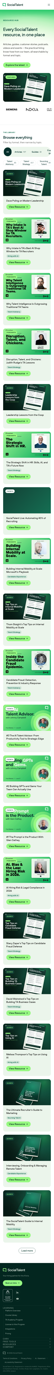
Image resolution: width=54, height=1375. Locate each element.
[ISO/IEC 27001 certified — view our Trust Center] (8, 1295)
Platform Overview (12, 1310)
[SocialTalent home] (13, 4)
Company (8, 1347)
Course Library (11, 1315)
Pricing (8, 1333)
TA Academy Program (14, 1320)
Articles (20, 152)
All (7, 152)
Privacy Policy (26, 1358)
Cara (6, 1339)
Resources (9, 1344)
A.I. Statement (40, 1358)
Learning (8, 1308)
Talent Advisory (11, 162)
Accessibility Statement (13, 1362)
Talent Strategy (28, 162)
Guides (36, 152)
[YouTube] (17, 1298)
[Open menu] (48, 4)
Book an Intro (13, 1283)
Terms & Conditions (10, 1358)
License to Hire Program (15, 1324)
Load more (27, 1250)
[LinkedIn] (17, 1292)
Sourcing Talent (45, 162)
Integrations (10, 1329)
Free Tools (9, 1341)
